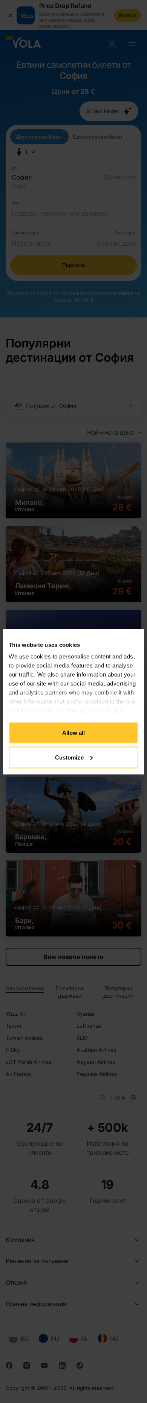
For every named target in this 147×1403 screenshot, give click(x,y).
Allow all (73, 732)
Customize (69, 757)
